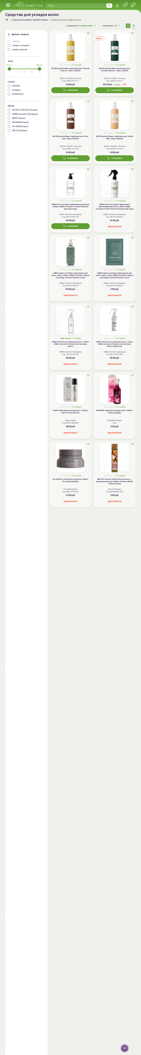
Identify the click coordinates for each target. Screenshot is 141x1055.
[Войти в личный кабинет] (117, 6)
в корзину (72, 90)
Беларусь (16, 90)
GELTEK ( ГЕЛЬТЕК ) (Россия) (24, 110)
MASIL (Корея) (18, 118)
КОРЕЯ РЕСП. (18, 94)
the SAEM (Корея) (20, 126)
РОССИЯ (16, 86)
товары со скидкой (20, 45)
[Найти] (109, 5)
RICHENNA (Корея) (20, 122)
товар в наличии (19, 49)
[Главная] (7, 20)
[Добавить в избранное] (88, 33)
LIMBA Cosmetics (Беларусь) (25, 114)
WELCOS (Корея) (19, 130)
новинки (16, 41)
